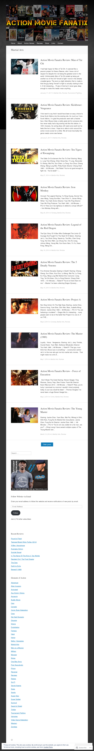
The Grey (14, 562)
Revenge (14, 672)
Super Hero (15, 696)
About (20, 43)
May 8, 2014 (44, 322)
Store (47, 43)
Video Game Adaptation (19, 720)
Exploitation (15, 627)
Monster (14, 655)
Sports (13, 692)
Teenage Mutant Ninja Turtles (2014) (24, 542)
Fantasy (54, 213)
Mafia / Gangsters (17, 641)
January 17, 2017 (46, 93)
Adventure (14, 582)
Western (14, 723)
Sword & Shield (16, 706)
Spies (13, 689)
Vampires (14, 716)
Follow (15, 513)
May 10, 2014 (44, 288)
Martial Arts (57, 93)
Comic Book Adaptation (19, 610)
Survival (14, 703)
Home (13, 43)
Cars (12, 603)
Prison (13, 668)
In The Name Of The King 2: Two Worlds (25, 556)
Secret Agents (16, 685)
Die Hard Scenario (17, 617)
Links (53, 43)
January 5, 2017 (45, 138)
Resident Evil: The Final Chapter (22, 559)
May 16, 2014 (44, 250)
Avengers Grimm (17, 549)
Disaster (14, 620)
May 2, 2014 (44, 397)
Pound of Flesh (16, 538)
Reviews (40, 43)
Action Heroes (29, 43)
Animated (14, 589)
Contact (60, 43)
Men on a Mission (17, 648)
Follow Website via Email (21, 496)
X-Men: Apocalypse (18, 545)
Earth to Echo (16, 566)
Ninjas (13, 658)
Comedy (53, 322)
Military (13, 651)
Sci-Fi (13, 682)
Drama (13, 624)
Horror (13, 637)
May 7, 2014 (44, 359)
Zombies (14, 727)
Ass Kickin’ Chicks (17, 593)
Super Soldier (16, 699)
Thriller (13, 709)
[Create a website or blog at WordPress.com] (12, 740)
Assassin (14, 596)
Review (64, 93)
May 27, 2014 (44, 175)
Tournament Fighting (75, 93)
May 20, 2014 (44, 213)
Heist (13, 634)
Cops (13, 613)
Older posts (47, 444)
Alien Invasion (16, 586)
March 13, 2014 (45, 434)
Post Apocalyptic (17, 665)
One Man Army (16, 661)
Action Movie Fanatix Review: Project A (60, 299)
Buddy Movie (15, 600)
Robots (13, 679)
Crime (53, 397)
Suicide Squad (16, 552)
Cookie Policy (48, 747)
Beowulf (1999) (16, 569)
